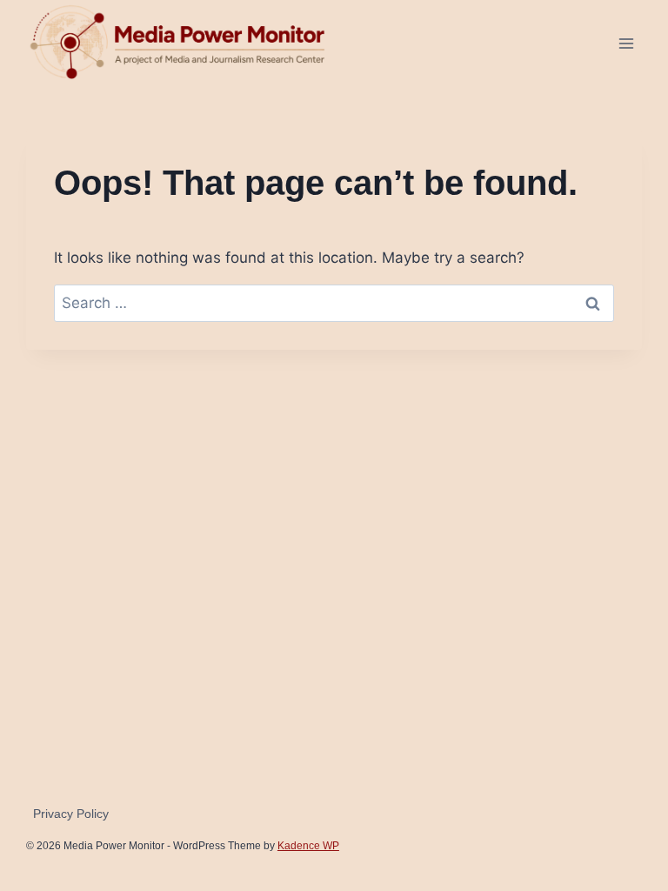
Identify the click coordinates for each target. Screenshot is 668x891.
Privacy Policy (71, 814)
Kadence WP (308, 846)
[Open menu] (626, 43)
